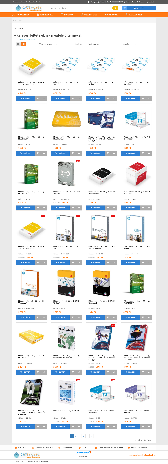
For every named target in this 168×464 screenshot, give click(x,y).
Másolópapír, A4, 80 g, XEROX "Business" (101, 411)
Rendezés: (78, 44)
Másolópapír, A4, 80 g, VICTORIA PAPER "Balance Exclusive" (31, 412)
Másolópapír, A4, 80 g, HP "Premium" (31, 302)
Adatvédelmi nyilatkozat (110, 448)
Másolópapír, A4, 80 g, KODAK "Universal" (101, 302)
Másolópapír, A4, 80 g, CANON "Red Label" (136, 193)
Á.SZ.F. (86, 448)
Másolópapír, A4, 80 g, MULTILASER (31, 357)
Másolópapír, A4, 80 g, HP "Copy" (66, 247)
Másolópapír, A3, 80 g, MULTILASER (66, 138)
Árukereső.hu (83, 456)
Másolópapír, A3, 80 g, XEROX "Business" (136, 138)
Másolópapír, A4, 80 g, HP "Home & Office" (101, 247)
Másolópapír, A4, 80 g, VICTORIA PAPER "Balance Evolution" (136, 358)
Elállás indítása (139, 448)
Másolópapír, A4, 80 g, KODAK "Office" (66, 302)
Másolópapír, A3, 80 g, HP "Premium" (136, 83)
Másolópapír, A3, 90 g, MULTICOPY (31, 193)
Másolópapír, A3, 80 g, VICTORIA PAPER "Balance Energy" (101, 139)
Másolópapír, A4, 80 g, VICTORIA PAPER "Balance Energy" (101, 358)
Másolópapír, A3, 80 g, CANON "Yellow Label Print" (31, 83)
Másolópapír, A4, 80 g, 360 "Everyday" (66, 193)
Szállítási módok (44, 448)
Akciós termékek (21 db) (49, 44)
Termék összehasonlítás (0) (25, 40)
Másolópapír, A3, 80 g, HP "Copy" (66, 83)
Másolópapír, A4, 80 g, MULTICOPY (136, 302)
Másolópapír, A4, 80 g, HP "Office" (136, 247)
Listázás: (126, 44)
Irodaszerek (22, 15)
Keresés (19, 20)
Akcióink (113, 15)
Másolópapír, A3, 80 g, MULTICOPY (31, 138)
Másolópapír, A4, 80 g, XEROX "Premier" (136, 411)
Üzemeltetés (90, 15)
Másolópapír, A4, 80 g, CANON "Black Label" (101, 193)
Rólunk (22, 448)
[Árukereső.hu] (83, 453)
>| (96, 436)
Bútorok (68, 15)
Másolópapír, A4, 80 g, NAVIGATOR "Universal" (66, 357)
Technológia (46, 15)
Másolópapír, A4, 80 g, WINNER (66, 410)
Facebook (33, 2)
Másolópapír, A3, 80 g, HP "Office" (101, 83)
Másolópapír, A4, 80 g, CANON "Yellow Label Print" (31, 247)
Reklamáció (67, 448)
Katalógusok (135, 15)
